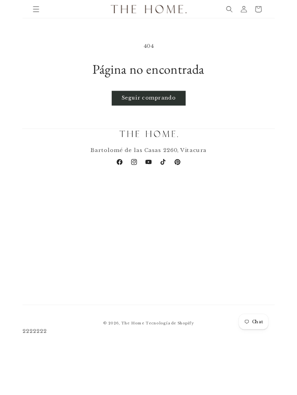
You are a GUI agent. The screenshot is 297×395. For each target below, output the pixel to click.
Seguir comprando (148, 98)
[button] (36, 9)
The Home (132, 323)
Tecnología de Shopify (169, 323)
